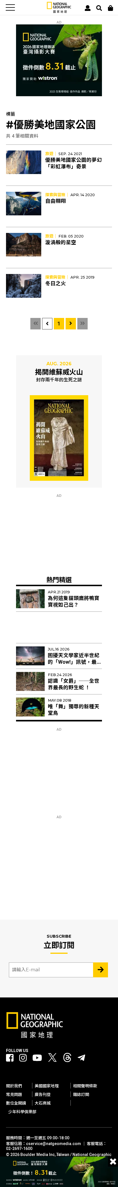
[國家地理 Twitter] (52, 1059)
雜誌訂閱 (81, 1094)
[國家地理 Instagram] (23, 1058)
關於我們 (14, 1086)
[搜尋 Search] (99, 8)
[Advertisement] (59, 534)
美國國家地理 (47, 1086)
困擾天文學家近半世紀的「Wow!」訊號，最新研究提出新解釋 (75, 662)
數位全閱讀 (16, 1103)
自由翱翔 (55, 201)
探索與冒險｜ (57, 194)
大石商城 (43, 1103)
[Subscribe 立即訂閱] (100, 969)
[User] (88, 8)
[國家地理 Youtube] (37, 1058)
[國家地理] (59, 11)
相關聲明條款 (85, 1086)
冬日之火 (55, 283)
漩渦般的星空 (60, 242)
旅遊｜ (51, 153)
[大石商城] (110, 8)
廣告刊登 (43, 1094)
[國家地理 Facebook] (9, 1058)
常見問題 (14, 1094)
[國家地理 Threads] (67, 1059)
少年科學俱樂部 (22, 1111)
